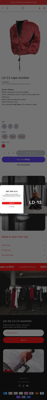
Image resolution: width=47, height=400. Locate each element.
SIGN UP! (11, 203)
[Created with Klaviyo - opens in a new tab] (23, 214)
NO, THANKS (12, 206)
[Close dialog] (45, 187)
